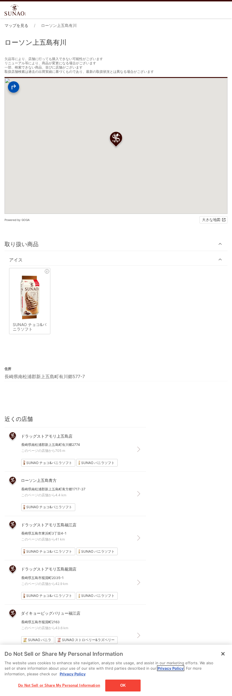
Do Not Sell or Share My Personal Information (59, 685)
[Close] (223, 654)
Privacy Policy (171, 668)
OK (123, 685)
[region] (116, 670)
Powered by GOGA (17, 220)
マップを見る (16, 25)
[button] (116, 244)
